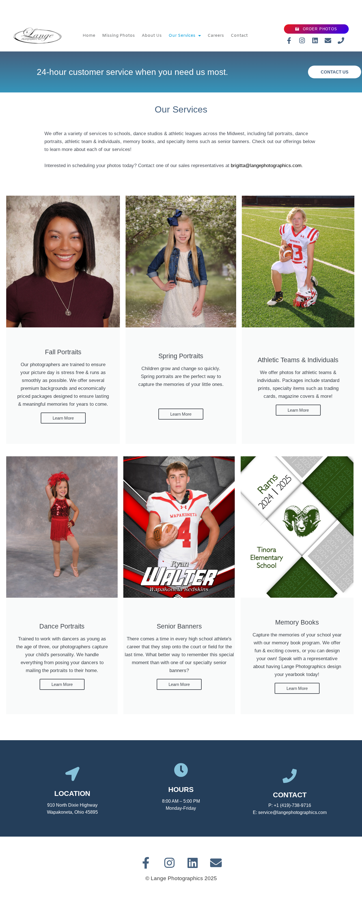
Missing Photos (118, 35)
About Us (152, 35)
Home (89, 35)
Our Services (182, 35)
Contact (239, 35)
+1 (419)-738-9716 (292, 805)
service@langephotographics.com (292, 812)
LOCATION (72, 793)
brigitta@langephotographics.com (266, 165)
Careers (216, 35)
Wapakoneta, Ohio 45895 (72, 812)
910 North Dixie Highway (72, 805)
